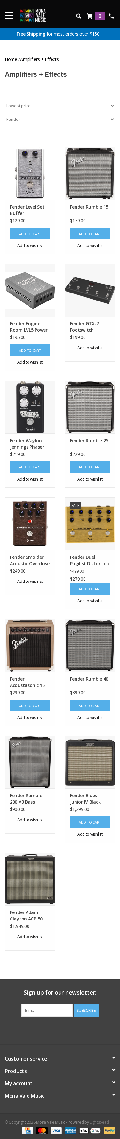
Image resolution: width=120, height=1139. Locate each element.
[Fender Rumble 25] (90, 407)
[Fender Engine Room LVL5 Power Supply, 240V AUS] (30, 290)
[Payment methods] (27, 1130)
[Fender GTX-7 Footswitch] (90, 290)
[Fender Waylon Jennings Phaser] (30, 407)
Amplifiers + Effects (39, 59)
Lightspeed (99, 1122)
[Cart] (89, 16)
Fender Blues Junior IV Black (85, 798)
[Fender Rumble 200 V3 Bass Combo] (30, 762)
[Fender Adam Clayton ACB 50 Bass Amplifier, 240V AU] (30, 879)
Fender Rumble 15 (89, 207)
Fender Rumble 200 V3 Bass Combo (26, 798)
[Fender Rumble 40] (90, 645)
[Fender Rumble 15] (90, 173)
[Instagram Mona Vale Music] (65, 1030)
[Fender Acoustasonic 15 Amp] (30, 645)
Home (11, 59)
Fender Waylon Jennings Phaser (27, 443)
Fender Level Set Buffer (27, 210)
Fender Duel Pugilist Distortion (89, 560)
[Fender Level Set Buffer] (30, 173)
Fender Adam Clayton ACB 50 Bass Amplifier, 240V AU (26, 915)
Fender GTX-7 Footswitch (84, 326)
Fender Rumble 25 (89, 440)
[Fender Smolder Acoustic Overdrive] (30, 523)
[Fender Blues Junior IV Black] (90, 762)
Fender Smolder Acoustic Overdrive (30, 560)
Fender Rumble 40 (89, 679)
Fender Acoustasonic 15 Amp (27, 682)
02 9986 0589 (111, 16)
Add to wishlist (30, 245)
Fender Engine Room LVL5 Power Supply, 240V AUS (29, 326)
